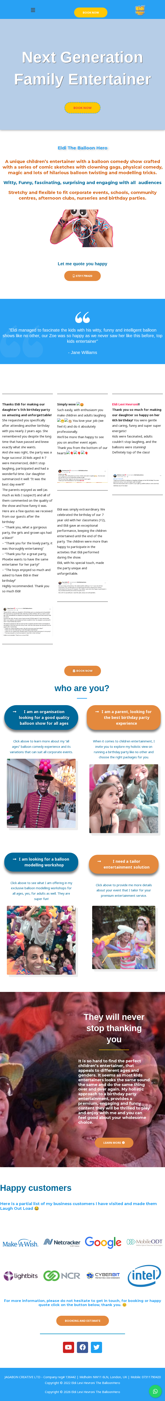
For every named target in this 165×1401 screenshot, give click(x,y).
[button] (33, 10)
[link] (125, 404)
